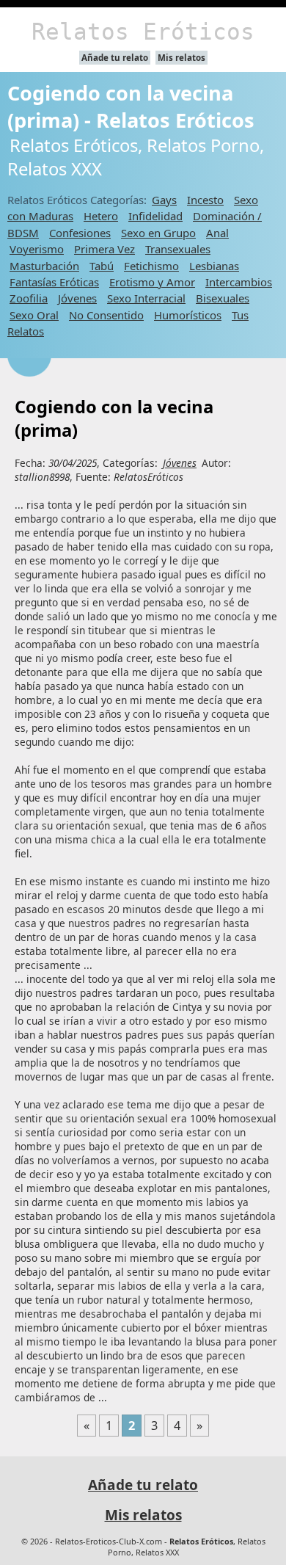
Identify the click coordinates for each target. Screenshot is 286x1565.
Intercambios (238, 282)
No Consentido (106, 315)
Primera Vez (104, 249)
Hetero (101, 215)
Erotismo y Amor (152, 282)
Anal (217, 232)
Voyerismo (37, 249)
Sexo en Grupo (158, 232)
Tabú (101, 265)
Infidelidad (155, 215)
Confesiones (80, 232)
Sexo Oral (34, 315)
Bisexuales (222, 298)
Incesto (205, 199)
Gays (164, 199)
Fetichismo (151, 265)
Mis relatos (181, 57)
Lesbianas (214, 265)
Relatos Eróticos (143, 31)
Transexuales (177, 249)
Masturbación (44, 265)
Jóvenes (77, 298)
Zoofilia (29, 298)
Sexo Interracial (146, 298)
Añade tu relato (114, 57)
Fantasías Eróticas (54, 282)
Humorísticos (187, 315)
